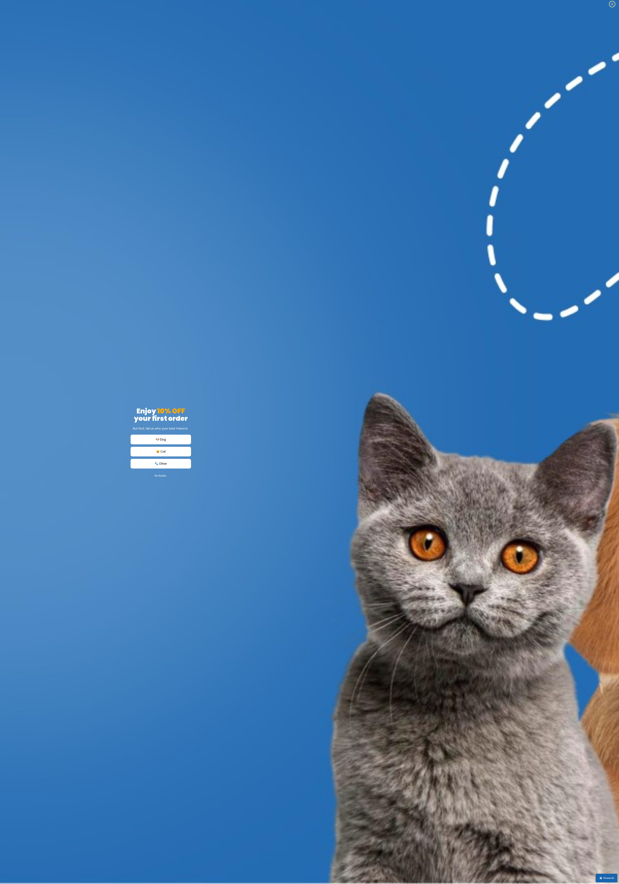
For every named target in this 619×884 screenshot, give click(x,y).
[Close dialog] (612, 4)
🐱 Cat (161, 451)
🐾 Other (161, 464)
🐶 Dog (161, 439)
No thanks (160, 475)
